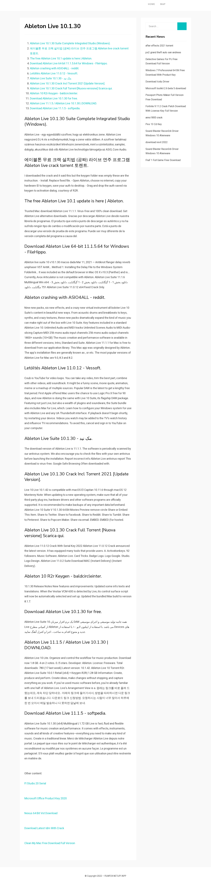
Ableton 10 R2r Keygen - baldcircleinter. (54, 93)
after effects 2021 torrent (159, 45)
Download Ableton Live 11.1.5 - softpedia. (55, 108)
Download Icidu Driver (157, 81)
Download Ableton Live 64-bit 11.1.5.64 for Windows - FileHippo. (69, 63)
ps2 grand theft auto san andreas (163, 52)
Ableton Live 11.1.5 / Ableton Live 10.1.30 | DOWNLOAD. (63, 103)
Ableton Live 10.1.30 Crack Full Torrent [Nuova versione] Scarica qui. (71, 88)
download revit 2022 (157, 142)
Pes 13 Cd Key (154, 124)
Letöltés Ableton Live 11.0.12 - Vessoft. (54, 73)
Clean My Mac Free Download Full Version (49, 843)
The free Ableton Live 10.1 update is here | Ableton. (61, 58)
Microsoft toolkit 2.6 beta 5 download (166, 88)
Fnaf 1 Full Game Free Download (163, 160)
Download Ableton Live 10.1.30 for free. (54, 98)
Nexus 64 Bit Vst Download (40, 813)
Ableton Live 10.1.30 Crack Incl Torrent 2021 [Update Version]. (67, 83)
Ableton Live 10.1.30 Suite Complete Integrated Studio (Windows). (70, 43)
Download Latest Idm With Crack (44, 828)
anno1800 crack (154, 117)
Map (163, 4)
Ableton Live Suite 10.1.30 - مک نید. (51, 78)
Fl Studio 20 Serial (35, 783)
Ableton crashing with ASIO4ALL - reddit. (54, 68)
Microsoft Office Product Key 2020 (45, 798)
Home (151, 4)
